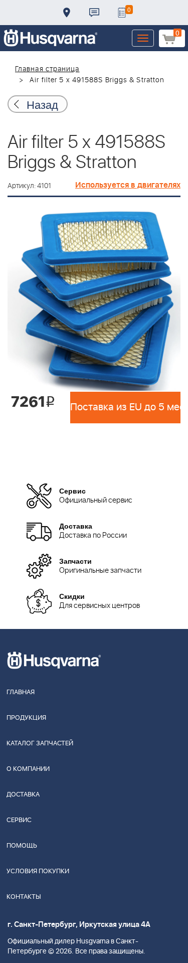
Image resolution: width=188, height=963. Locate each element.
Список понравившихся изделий (122, 13)
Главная (21, 692)
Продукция (26, 718)
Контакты (94, 13)
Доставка (67, 13)
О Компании (28, 769)
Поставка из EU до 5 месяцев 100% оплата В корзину (125, 407)
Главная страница (47, 69)
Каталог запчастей (40, 743)
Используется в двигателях (127, 185)
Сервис (19, 820)
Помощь (22, 846)
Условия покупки (38, 871)
